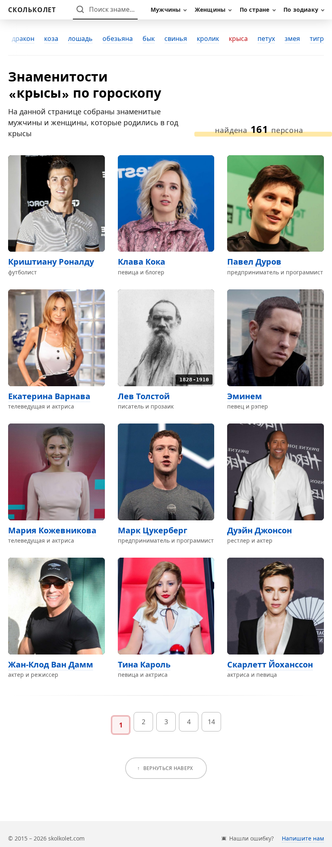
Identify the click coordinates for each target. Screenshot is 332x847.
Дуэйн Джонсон (259, 530)
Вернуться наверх (168, 768)
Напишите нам (303, 838)
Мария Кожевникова (52, 530)
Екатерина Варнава (49, 396)
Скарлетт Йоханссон (270, 664)
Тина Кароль (144, 664)
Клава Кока (141, 261)
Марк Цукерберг (152, 530)
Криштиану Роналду (51, 261)
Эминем (244, 396)
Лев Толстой (144, 396)
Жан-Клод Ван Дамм (50, 664)
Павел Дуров (254, 261)
